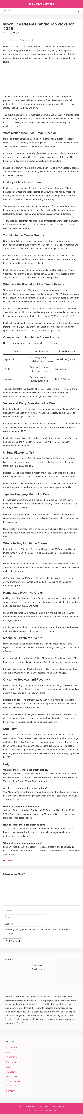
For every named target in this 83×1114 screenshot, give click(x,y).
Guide (8, 1067)
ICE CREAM (9, 860)
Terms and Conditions (57, 1106)
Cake (7, 1052)
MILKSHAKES (12, 1076)
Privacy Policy (30, 1106)
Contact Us (40, 1106)
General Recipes (13, 1062)
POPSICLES (11, 1086)
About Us (21, 1106)
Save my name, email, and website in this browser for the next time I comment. (39, 931)
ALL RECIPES (12, 1047)
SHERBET (10, 1091)
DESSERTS (11, 1057)
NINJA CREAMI (12, 1081)
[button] (77, 11)
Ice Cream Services (41, 3)
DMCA (47, 1106)
